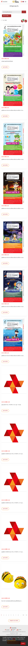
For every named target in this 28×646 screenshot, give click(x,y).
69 (23, 615)
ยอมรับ (23, 643)
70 (26, 615)
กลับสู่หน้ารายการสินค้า (14, 620)
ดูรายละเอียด (5, 67)
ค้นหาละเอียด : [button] (6, 15)
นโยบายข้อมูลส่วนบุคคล (11, 640)
